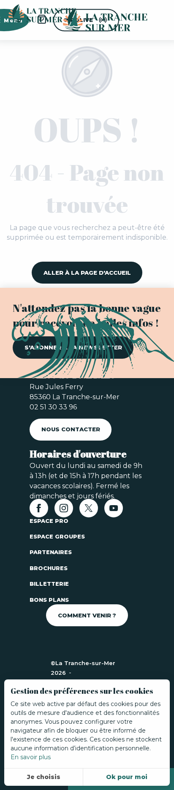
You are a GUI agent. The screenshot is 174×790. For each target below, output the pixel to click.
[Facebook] (39, 511)
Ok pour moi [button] (126, 777)
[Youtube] (113, 511)
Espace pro (49, 520)
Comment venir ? (87, 615)
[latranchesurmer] (96, 20)
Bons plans (49, 599)
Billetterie (49, 583)
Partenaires (51, 552)
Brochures (49, 568)
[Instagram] (63, 511)
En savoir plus (31, 757)
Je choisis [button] (43, 777)
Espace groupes (57, 536)
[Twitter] (88, 511)
